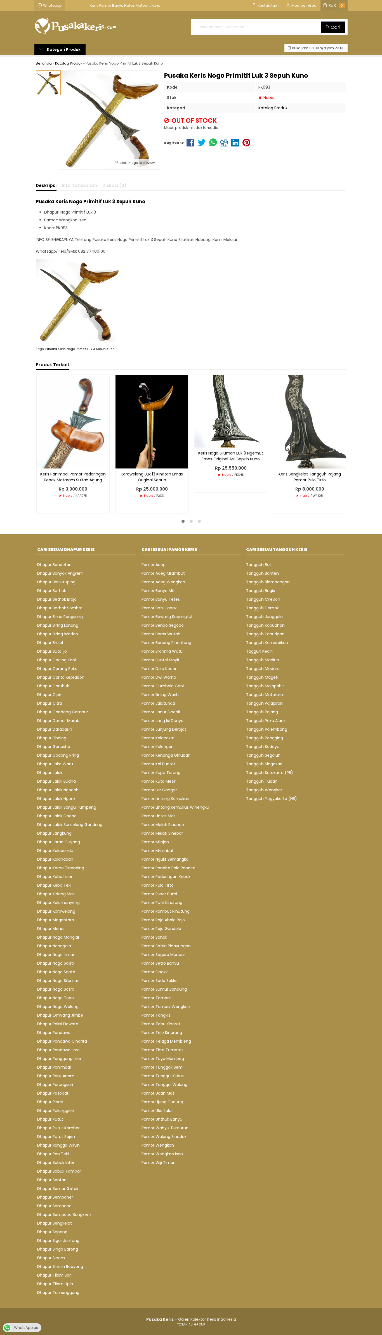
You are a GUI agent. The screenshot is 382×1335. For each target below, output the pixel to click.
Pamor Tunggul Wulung (164, 1084)
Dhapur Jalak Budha (56, 781)
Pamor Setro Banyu (160, 963)
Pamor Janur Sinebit (161, 712)
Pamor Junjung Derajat (164, 729)
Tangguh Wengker (264, 790)
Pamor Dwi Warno (159, 677)
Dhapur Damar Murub (58, 720)
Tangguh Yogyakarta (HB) (271, 798)
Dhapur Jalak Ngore (56, 798)
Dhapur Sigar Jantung (58, 1240)
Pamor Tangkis (156, 1015)
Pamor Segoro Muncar (163, 954)
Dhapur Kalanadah (55, 859)
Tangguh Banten (262, 573)
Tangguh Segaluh (263, 755)
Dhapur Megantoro (55, 920)
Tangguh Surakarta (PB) (269, 772)
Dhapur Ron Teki (53, 1154)
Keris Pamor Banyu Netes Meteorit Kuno (125, 5)
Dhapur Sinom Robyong (60, 1266)
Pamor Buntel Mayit (161, 660)
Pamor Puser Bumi (159, 894)
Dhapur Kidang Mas (56, 894)
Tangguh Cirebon (263, 599)
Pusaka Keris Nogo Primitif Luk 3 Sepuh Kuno (79, 349)
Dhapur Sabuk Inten (56, 1162)
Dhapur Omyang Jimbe (60, 1015)
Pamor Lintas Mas (159, 816)
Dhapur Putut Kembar (58, 1128)
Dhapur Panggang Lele (59, 1058)
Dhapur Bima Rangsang (60, 616)
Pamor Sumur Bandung (164, 989)
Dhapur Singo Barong (57, 1249)
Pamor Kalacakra (158, 738)
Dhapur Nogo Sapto (56, 972)
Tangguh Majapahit (265, 686)
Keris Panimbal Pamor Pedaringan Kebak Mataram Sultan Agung (73, 477)
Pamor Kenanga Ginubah (166, 755)
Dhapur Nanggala (54, 946)
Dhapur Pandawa (53, 1032)
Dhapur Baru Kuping (56, 582)
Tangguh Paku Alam (265, 720)
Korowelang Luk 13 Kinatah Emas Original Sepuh (152, 477)
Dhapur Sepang (52, 1232)
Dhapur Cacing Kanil (57, 660)
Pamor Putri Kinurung (162, 902)
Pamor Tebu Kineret (161, 1024)
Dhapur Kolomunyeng (58, 902)
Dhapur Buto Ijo (52, 651)
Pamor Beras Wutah (161, 634)
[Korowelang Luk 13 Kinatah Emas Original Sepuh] (151, 421)
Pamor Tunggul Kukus (163, 1076)
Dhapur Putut (50, 1119)
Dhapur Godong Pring (58, 755)
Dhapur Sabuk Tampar (59, 1171)
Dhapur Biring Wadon (57, 634)
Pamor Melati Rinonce (163, 824)
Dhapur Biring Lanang (57, 625)
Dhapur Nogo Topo (55, 998)
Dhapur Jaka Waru (55, 764)
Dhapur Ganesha (53, 746)
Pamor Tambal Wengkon (166, 1006)
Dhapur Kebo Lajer (54, 876)
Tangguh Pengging (264, 738)
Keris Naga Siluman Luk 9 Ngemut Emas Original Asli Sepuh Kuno (230, 456)
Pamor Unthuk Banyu (162, 1119)
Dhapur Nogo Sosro (55, 989)
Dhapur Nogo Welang (58, 1006)
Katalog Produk (272, 108)
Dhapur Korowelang (56, 911)
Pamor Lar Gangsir (159, 790)
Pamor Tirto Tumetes (162, 1050)
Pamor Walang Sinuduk (164, 1136)
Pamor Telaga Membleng (166, 1041)
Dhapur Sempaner (55, 1197)
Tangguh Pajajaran (264, 703)
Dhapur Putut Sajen (56, 1136)
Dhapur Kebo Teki (54, 885)
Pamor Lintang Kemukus (165, 798)
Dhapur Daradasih (54, 729)
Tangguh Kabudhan (265, 625)
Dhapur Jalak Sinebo (57, 816)
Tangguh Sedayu (262, 746)
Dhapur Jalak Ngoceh (58, 790)
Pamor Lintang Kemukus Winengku (175, 807)
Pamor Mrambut (158, 850)
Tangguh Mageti (262, 677)
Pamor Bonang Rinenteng (166, 642)
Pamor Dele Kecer (159, 668)
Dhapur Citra (49, 703)
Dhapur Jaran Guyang (58, 842)
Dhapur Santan (52, 1180)
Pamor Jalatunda (158, 703)
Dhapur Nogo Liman (56, 954)
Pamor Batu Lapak (159, 608)
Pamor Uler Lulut (157, 1110)
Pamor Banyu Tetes (161, 599)
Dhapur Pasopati (53, 1093)
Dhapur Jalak (49, 772)
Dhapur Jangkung (54, 833)
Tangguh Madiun (262, 660)
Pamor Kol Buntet (158, 764)
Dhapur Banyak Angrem (60, 573)
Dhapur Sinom (51, 1258)
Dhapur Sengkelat (54, 1223)
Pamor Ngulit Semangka (165, 859)
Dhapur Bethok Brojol (57, 599)
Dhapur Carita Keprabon (60, 677)
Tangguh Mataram (264, 694)
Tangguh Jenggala (264, 616)
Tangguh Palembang (266, 729)
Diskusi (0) (114, 185)
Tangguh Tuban (261, 781)
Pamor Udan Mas (158, 1093)
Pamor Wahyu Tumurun (165, 1128)
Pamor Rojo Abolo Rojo (163, 920)
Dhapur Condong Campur (62, 712)
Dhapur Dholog (51, 738)
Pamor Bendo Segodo (163, 625)
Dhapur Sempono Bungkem (64, 1214)
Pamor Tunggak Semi (162, 1067)
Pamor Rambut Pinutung (166, 911)
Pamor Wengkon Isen (162, 1154)
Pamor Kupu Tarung (161, 772)
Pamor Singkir (155, 972)
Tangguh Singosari (264, 764)
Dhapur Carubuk (53, 686)
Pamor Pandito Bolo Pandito (168, 868)
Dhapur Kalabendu (55, 850)
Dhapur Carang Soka (57, 668)
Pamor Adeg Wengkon (163, 582)
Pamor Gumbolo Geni (163, 686)
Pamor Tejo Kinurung (162, 1032)
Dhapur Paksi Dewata (57, 1024)
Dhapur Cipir (49, 694)
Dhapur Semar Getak (57, 1188)
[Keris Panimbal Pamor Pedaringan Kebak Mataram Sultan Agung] (73, 421)
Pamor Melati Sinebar (162, 833)
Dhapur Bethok (51, 590)
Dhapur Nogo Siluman (58, 980)
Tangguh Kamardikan (267, 642)
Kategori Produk (63, 49)
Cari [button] (334, 27)
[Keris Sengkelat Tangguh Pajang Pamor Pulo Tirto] (309, 421)
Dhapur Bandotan (54, 564)
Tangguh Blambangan (268, 582)
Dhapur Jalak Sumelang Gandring (69, 824)
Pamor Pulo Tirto (158, 885)
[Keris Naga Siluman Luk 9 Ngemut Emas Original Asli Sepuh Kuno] (230, 411)
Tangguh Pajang (262, 712)
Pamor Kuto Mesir (159, 781)
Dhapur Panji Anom (55, 1076)
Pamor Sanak (154, 937)
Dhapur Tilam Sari (54, 1275)
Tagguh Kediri (259, 651)
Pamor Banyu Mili (158, 590)
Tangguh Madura (263, 668)
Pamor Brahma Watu (162, 651)
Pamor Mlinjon (155, 842)
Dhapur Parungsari (55, 1084)
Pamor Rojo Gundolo (161, 928)
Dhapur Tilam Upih (55, 1284)
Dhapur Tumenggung (58, 1292)
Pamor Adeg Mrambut (163, 573)
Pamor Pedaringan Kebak (166, 876)
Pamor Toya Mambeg (163, 1058)
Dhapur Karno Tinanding (60, 868)
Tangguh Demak (262, 608)
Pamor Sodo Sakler (160, 980)
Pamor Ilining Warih (160, 694)
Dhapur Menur (51, 928)
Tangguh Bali (258, 564)
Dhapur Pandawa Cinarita (62, 1041)
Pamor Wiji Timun (159, 1162)
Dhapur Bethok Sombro (59, 608)
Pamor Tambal (156, 998)
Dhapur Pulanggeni (55, 1110)
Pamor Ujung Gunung (162, 1102)
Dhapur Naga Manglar (58, 937)
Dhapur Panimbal (54, 1067)
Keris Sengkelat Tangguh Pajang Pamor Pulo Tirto (310, 477)
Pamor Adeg (154, 564)
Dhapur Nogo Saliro (55, 963)
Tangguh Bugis (260, 590)
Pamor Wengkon (158, 1145)
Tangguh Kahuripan (265, 634)
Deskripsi (46, 185)
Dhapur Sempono (54, 1206)
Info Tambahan (79, 185)
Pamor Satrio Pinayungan (166, 946)
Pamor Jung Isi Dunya (162, 720)
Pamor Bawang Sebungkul (167, 616)
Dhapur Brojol (50, 642)
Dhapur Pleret (50, 1102)
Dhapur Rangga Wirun (58, 1145)
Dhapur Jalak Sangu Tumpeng (66, 807)
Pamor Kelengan (158, 746)
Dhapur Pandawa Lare (58, 1050)
